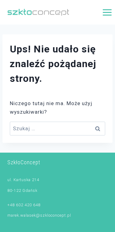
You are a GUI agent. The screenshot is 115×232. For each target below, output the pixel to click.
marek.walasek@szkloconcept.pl (39, 215)
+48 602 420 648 (23, 205)
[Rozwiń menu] (107, 12)
